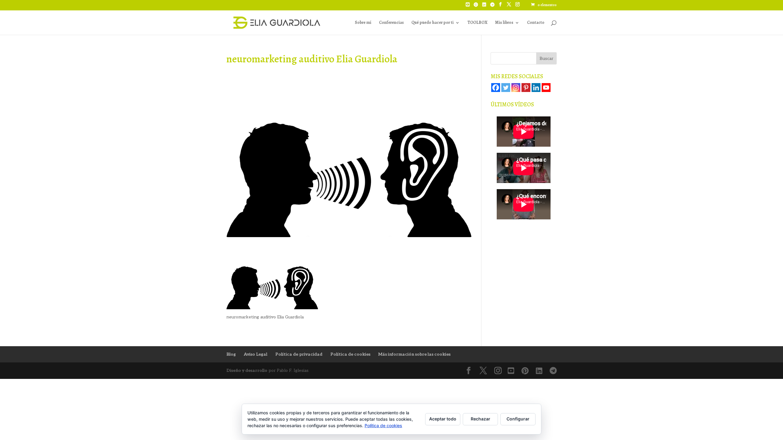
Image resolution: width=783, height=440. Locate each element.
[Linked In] (484, 6)
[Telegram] (492, 6)
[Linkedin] (536, 87)
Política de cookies (350, 354)
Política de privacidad (298, 354)
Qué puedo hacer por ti (432, 22)
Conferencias (391, 22)
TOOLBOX (477, 22)
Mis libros (504, 22)
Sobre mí (363, 22)
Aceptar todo (442, 418)
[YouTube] (467, 6)
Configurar (518, 418)
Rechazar (480, 418)
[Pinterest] (476, 6)
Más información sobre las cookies (414, 354)
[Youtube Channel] (546, 87)
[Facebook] (495, 87)
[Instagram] (515, 87)
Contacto (535, 22)
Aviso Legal (255, 354)
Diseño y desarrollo (246, 370)
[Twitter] (505, 87)
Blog (231, 354)
